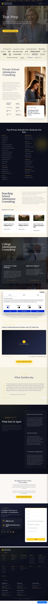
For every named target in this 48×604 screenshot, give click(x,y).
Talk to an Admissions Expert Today (24, 498)
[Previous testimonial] (42, 399)
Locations (20, 0)
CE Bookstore (13, 571)
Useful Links (13, 569)
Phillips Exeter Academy (29, 177)
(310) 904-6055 (34, 588)
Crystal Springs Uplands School (7, 146)
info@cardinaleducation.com (6, 589)
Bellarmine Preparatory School (7, 157)
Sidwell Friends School (28, 137)
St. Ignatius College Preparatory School (8, 148)
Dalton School (27, 145)
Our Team (3, 561)
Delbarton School (28, 155)
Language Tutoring (32, 564)
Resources (27, 0)
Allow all (37, 311)
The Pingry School (28, 153)
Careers (33, 0)
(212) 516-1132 (19, 595)
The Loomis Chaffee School (29, 166)
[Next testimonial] (45, 399)
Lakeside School (4, 177)
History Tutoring (31, 560)
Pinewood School (5, 161)
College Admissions (14, 558)
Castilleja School (4, 140)
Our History (22, 571)
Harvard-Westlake (5, 167)
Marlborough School (5, 171)
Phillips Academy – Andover (29, 171)
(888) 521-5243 (4, 588)
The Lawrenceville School (29, 151)
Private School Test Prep (24, 558)
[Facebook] (5, 534)
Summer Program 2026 (11, 0)
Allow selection (24, 311)
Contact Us (4, 577)
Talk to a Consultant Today (24, 361)
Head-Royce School (5, 150)
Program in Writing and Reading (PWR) (42, 559)
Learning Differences (41, 563)
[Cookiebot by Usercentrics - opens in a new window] (40, 292)
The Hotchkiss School (28, 163)
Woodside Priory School (6, 159)
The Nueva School (5, 137)
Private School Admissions (13, 560)
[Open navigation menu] (45, 4)
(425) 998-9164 (4, 595)
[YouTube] (13, 534)
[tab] (2, 399)
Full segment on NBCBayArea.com (37, 356)
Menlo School (4, 142)
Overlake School (4, 179)
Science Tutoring (32, 561)
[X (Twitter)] (8, 534)
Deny (10, 311)
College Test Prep (23, 560)
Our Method (4, 560)
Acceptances (4, 569)
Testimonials (4, 572)
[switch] (18, 307)
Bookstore (39, 0)
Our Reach (3, 571)
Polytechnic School (5, 169)
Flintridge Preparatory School (7, 173)
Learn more (7, 229)
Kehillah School (4, 163)
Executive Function (41, 562)
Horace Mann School (28, 143)
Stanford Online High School (6, 155)
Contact (40, 3)
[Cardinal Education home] (7, 3)
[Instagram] (2, 534)
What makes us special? (24, 569)
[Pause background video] (46, 41)
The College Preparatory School (7, 144)
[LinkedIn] (10, 534)
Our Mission (3, 558)
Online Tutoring (31, 558)
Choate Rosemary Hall (28, 161)
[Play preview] (9, 218)
